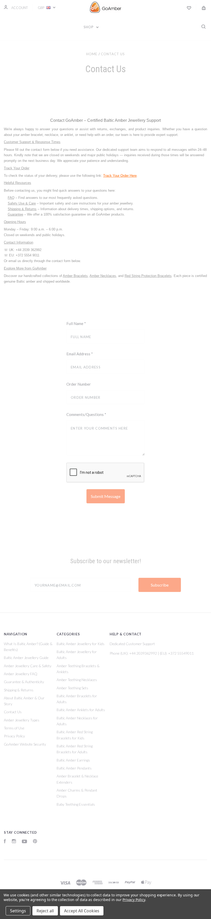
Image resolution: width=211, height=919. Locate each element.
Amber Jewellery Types (21, 720)
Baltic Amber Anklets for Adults (81, 710)
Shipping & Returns (22, 209)
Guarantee (15, 214)
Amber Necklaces (103, 276)
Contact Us (13, 712)
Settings (18, 911)
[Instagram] (14, 842)
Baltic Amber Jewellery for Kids (80, 644)
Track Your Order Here (120, 176)
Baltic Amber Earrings (73, 760)
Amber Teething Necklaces (77, 679)
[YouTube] (24, 842)
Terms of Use (14, 728)
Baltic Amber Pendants (74, 768)
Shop (89, 27)
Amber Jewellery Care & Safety (27, 666)
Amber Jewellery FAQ (20, 674)
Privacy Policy (14, 736)
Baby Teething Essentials (76, 804)
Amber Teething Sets (72, 688)
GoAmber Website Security (25, 744)
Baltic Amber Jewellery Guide (26, 657)
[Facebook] (5, 842)
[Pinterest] (35, 842)
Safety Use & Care (22, 203)
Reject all (45, 911)
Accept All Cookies (81, 911)
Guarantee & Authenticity (24, 682)
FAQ (11, 198)
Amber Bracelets (75, 276)
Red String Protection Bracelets (148, 276)
